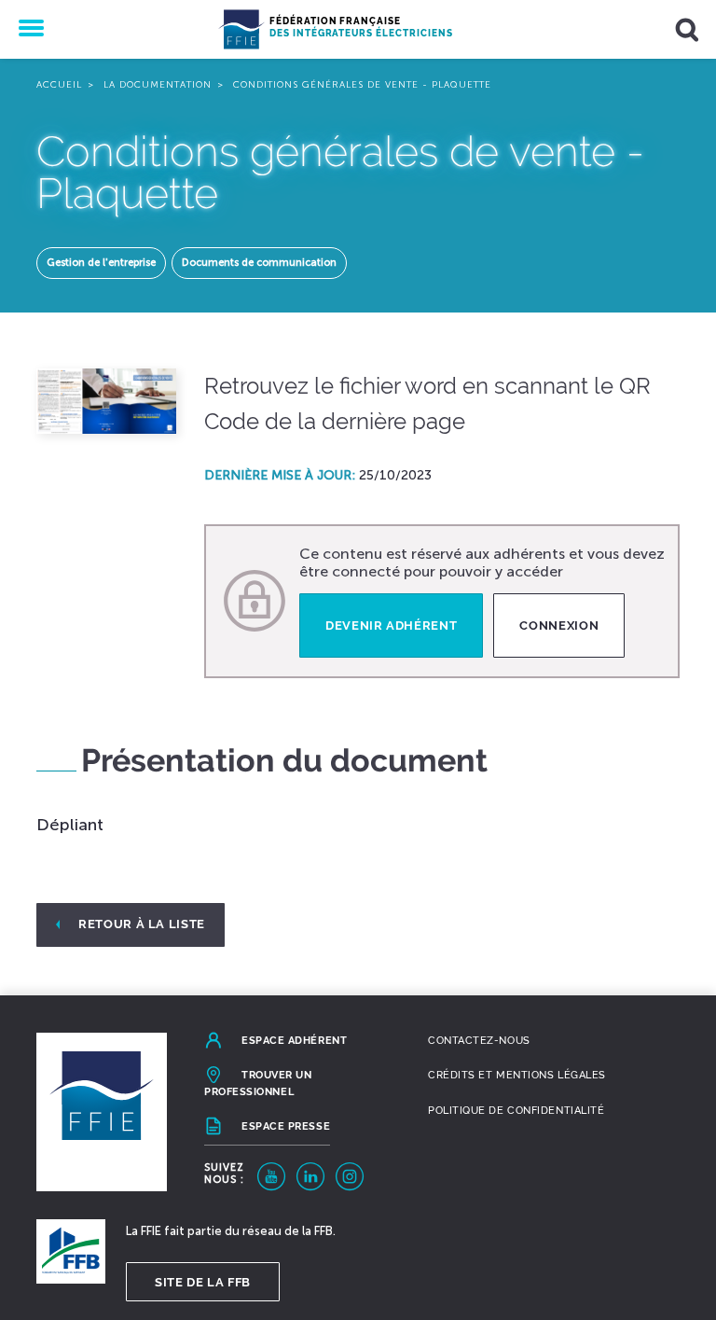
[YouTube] (271, 1176)
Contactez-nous (479, 1041)
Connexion (559, 625)
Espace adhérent (294, 1041)
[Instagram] (350, 1176)
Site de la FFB (203, 1282)
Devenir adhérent (391, 625)
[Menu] (29, 29)
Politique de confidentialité (516, 1111)
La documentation (157, 84)
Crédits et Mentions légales (517, 1075)
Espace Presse (285, 1126)
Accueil (59, 84)
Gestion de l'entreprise (101, 263)
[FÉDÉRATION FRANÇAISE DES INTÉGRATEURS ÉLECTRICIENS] (241, 29)
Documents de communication (259, 263)
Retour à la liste (141, 924)
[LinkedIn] (310, 1176)
